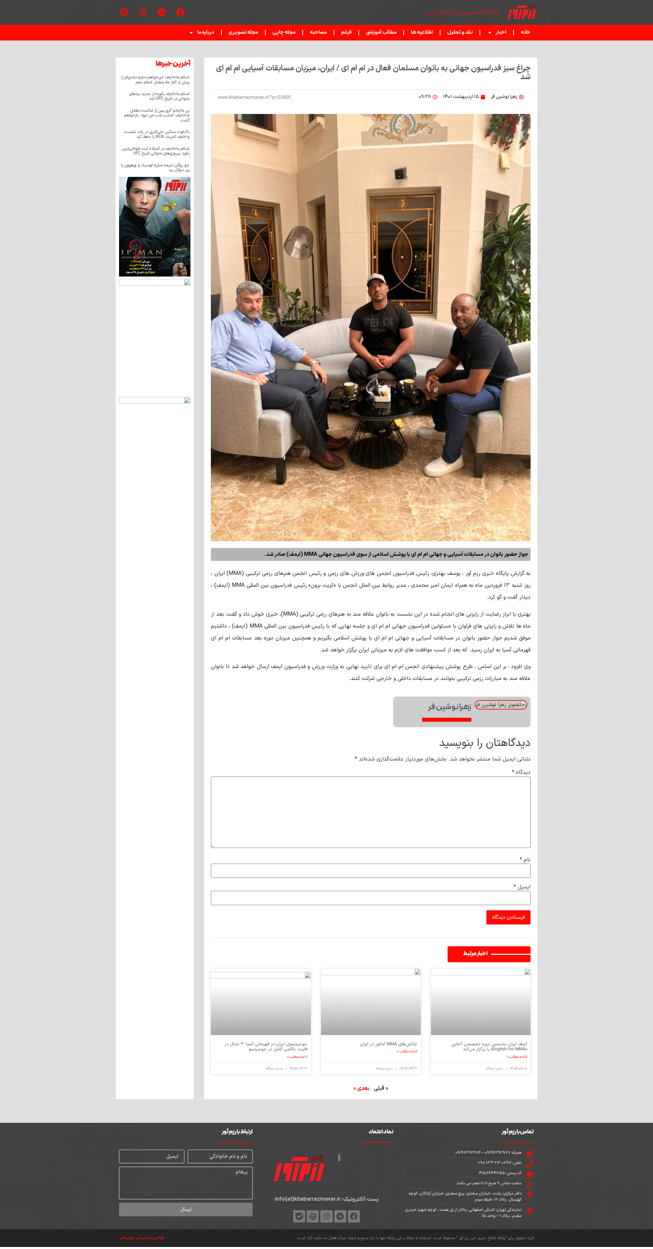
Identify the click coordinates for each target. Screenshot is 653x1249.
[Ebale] (299, 1216)
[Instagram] (142, 12)
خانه (526, 32)
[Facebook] (180, 12)
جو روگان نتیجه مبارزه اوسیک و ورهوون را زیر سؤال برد (155, 167)
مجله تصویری (243, 32)
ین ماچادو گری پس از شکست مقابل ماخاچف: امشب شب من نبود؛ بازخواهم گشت (156, 115)
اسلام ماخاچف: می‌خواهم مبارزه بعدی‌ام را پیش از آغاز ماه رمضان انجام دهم (155, 79)
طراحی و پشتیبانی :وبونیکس (141, 1238)
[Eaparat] (124, 12)
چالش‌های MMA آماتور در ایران (388, 1044)
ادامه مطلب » (517, 1057)
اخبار (501, 32)
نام (525, 860)
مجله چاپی (284, 32)
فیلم (346, 32)
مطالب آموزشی (381, 32)
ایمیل (522, 887)
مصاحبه (318, 32)
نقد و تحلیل (460, 32)
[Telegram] (161, 12)
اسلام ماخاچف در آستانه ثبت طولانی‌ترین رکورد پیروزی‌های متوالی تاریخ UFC (155, 151)
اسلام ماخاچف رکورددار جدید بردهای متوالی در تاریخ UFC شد (159, 96)
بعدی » (361, 1088)
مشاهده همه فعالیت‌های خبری (446, 720)
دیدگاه (521, 772)
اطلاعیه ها (422, 32)
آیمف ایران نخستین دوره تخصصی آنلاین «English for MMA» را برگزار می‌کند (489, 1047)
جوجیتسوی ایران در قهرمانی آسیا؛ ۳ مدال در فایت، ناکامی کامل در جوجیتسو (265, 1047)
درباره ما (205, 32)
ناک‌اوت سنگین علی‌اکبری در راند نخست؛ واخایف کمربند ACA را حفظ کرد (156, 134)
